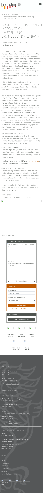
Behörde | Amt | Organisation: (17, 297)
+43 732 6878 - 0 (9, 378)
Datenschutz (5, 468)
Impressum (5, 466)
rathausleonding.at (12, 384)
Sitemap (4, 471)
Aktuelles (14, 14)
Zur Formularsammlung (21, 319)
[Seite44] (26, 483)
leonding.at (5, 14)
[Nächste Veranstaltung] (34, 281)
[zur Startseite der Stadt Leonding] (11, 6)
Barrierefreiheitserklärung (9, 474)
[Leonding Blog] (19, 483)
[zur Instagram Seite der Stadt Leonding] (5, 483)
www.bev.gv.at (33, 161)
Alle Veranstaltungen (21, 281)
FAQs (3, 460)
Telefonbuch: (12, 290)
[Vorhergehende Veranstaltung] (8, 281)
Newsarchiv (5, 463)
